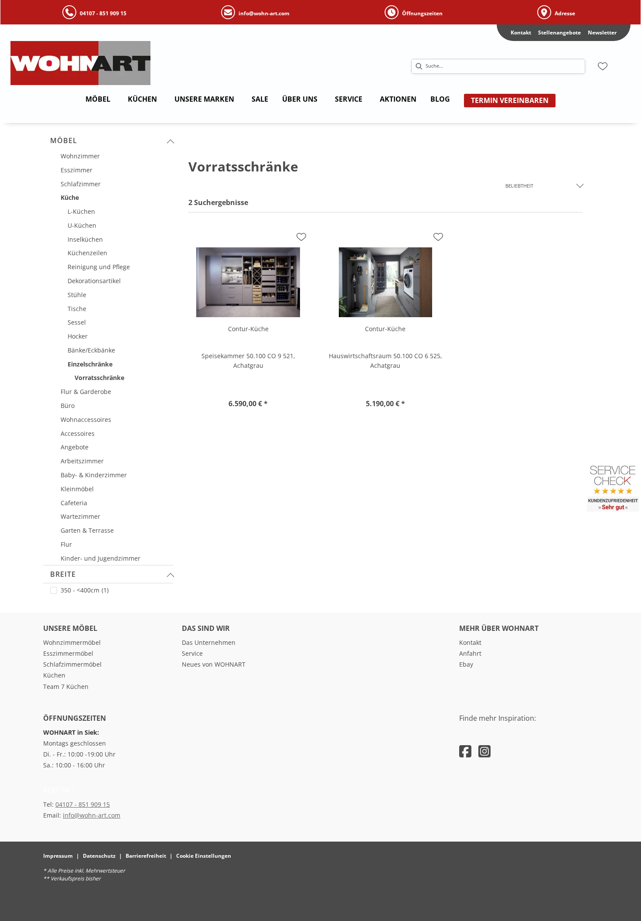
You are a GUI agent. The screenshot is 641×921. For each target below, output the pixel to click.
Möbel (63, 140)
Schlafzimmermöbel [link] (72, 664)
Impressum (58, 855)
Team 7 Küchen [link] (66, 686)
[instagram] (484, 751)
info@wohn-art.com (91, 815)
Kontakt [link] (521, 32)
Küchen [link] (54, 675)
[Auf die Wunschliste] (301, 237)
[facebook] (465, 751)
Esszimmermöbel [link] (68, 653)
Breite (63, 574)
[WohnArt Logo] (122, 63)
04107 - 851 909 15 (82, 804)
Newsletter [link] (602, 32)
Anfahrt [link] (470, 653)
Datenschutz (99, 855)
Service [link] (192, 653)
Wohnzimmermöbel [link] (72, 642)
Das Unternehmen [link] (208, 642)
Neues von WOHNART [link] (213, 664)
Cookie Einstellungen (203, 855)
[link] (97, 99)
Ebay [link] (466, 664)
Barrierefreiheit (146, 855)
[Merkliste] (603, 66)
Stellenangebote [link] (559, 32)
